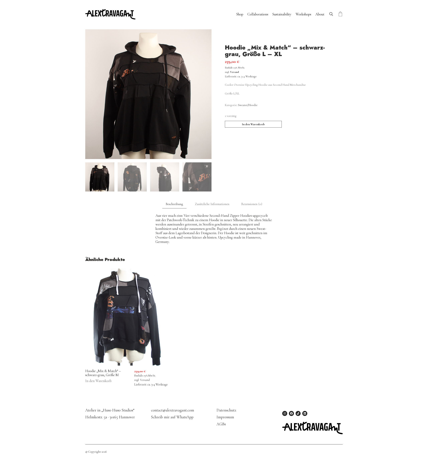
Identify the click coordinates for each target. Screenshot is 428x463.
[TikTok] (298, 413)
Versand (234, 72)
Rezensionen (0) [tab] (251, 204)
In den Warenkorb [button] (98, 381)
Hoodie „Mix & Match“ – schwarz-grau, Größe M (103, 373)
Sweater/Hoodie (247, 105)
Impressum (225, 417)
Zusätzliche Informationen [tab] (212, 204)
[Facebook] (291, 413)
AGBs (221, 424)
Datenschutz (226, 410)
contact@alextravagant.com (172, 410)
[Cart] (340, 14)
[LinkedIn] (304, 413)
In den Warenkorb (253, 124)
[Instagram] (284, 413)
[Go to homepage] (110, 14)
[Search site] (331, 14)
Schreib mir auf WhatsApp (172, 417)
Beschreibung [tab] (174, 204)
